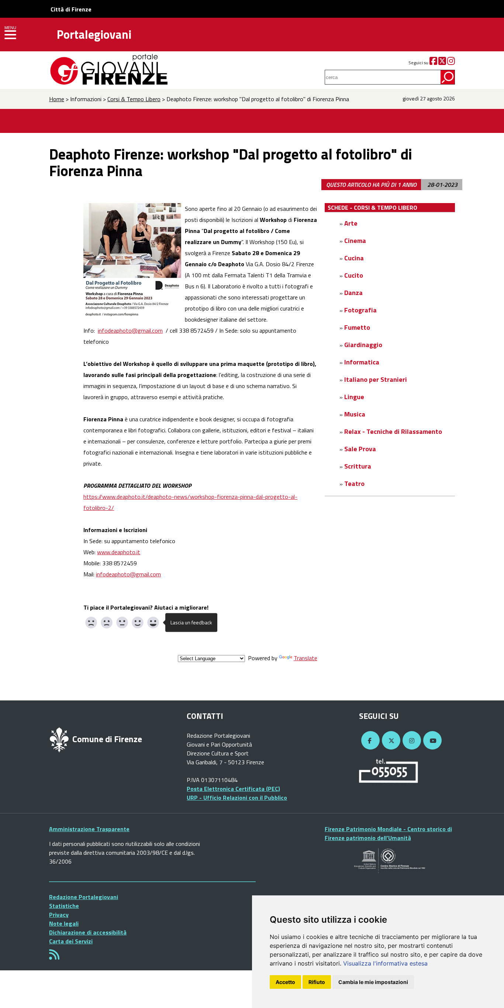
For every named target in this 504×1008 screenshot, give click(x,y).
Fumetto (357, 327)
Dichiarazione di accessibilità (88, 932)
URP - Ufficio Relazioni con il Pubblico (237, 797)
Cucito (353, 275)
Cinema (355, 241)
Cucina (354, 258)
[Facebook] (433, 62)
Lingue (354, 397)
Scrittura (357, 466)
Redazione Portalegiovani (83, 896)
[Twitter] (442, 62)
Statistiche (64, 905)
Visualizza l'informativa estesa (385, 963)
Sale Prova (360, 449)
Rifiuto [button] (316, 982)
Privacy (59, 914)
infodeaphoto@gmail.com (130, 330)
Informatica (361, 362)
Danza (353, 293)
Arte (351, 223)
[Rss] (54, 956)
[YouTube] (431, 740)
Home (56, 99)
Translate (305, 658)
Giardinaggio (363, 345)
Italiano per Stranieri (375, 379)
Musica (354, 414)
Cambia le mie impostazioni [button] (373, 982)
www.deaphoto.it (118, 552)
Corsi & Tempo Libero (133, 99)
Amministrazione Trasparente (89, 828)
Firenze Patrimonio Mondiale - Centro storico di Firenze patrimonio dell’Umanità (388, 833)
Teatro (354, 483)
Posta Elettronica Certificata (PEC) (233, 788)
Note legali (64, 923)
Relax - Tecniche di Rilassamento (393, 431)
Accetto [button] (285, 982)
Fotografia (360, 310)
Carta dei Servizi (71, 941)
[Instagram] (451, 62)
